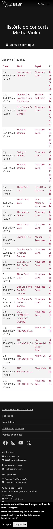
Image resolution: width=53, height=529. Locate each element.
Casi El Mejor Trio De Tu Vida (24, 265)
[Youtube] (21, 443)
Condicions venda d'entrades (17, 409)
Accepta (6, 524)
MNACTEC (40, 327)
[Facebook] (5, 443)
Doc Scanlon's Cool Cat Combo (24, 253)
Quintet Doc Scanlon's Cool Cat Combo (25, 98)
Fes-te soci (8, 415)
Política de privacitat (13, 428)
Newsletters (8, 422)
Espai (38, 66)
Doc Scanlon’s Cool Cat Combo (24, 110)
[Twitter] (29, 443)
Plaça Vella (40, 368)
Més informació (9, 518)
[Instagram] (13, 443)
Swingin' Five (24, 236)
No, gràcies (20, 524)
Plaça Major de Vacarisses (40, 203)
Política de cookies (12, 434)
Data (5, 66)
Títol (19, 66)
